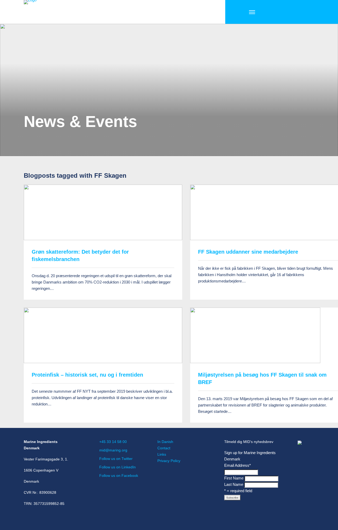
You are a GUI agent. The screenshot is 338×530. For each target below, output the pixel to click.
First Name (233, 478)
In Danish (165, 442)
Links (161, 454)
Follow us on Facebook (118, 475)
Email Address (237, 465)
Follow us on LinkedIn (117, 467)
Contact (163, 448)
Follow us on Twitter (116, 458)
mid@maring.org (113, 450)
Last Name (233, 484)
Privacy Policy (168, 461)
